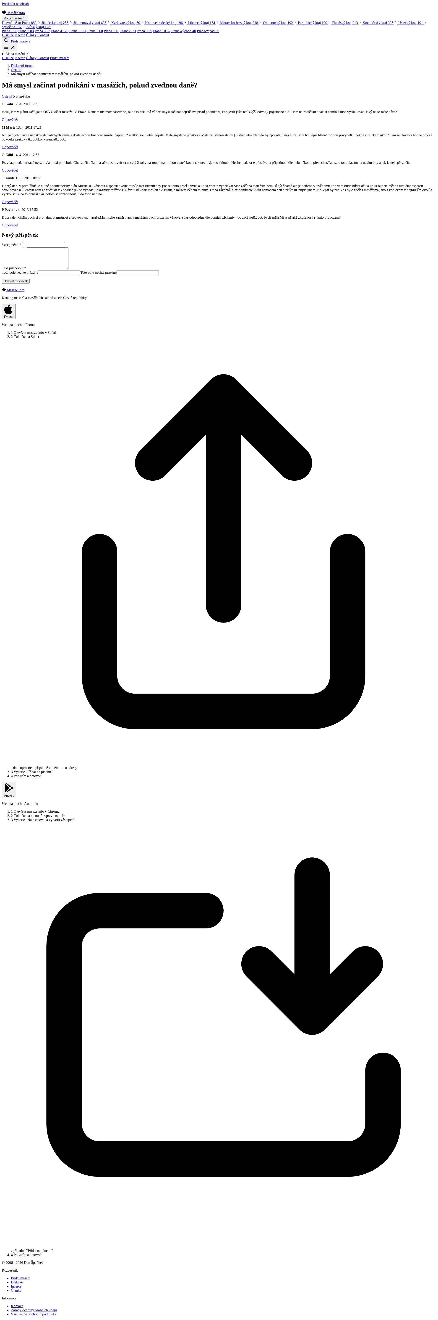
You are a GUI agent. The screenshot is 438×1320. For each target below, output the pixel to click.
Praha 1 (9, 31)
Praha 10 (161, 31)
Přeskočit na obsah (15, 4)
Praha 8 (128, 31)
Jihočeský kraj (55, 23)
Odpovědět (10, 120)
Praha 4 (59, 31)
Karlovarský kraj (125, 23)
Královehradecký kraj (164, 23)
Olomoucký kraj (278, 23)
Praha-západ (208, 31)
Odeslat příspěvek (16, 281)
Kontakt (43, 35)
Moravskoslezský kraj (239, 23)
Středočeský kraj (378, 23)
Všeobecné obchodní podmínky (34, 1314)
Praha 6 (95, 31)
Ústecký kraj (410, 23)
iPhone (8, 316)
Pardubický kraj (312, 23)
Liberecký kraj (201, 23)
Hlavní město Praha (19, 23)
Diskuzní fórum (22, 66)
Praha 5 (77, 31)
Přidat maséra (20, 41)
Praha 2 (26, 31)
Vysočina (11, 27)
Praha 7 (111, 31)
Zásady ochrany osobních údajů (34, 1310)
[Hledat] (6, 40)
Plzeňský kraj (345, 23)
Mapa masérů (13, 18)
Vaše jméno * (11, 245)
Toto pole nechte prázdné (20, 272)
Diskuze (8, 35)
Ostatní (16, 70)
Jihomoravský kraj (89, 23)
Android (9, 795)
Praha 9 (144, 31)
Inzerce (20, 35)
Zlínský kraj (38, 27)
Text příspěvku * (14, 268)
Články (31, 35)
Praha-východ (183, 31)
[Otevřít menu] (9, 47)
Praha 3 (42, 31)
